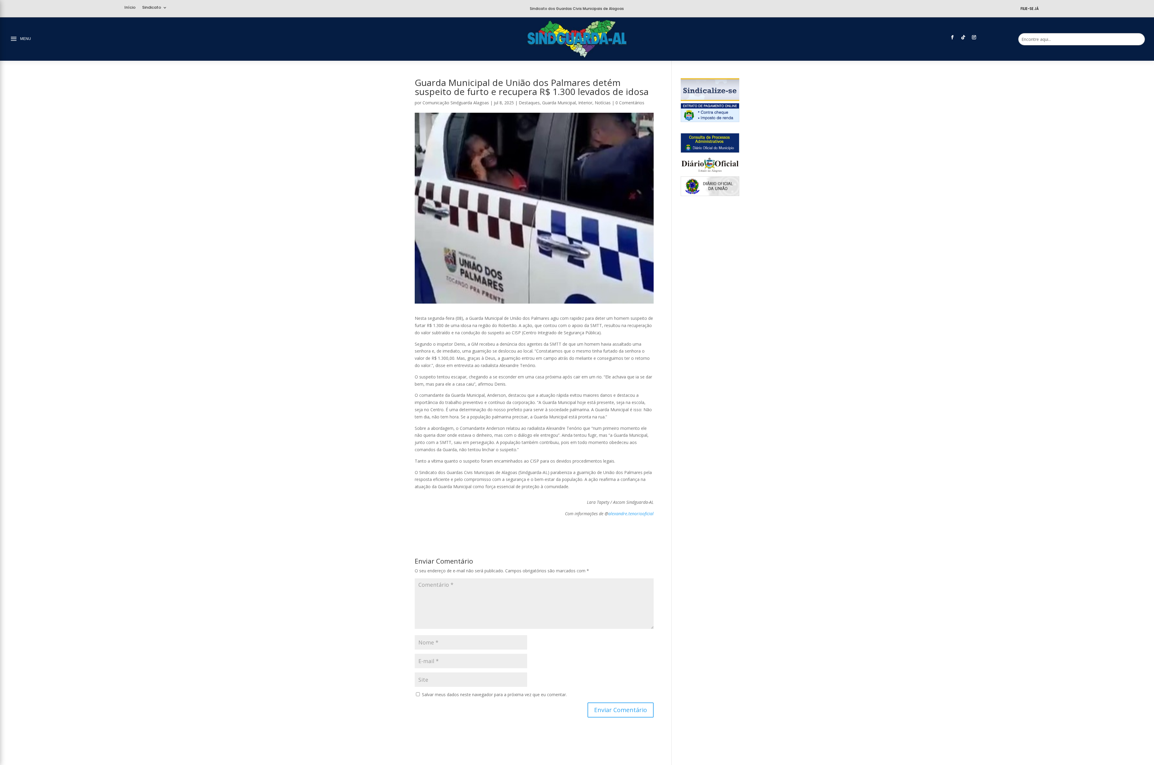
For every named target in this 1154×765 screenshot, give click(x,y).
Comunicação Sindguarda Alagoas (456, 103)
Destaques (529, 103)
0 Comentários (629, 103)
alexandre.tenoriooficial (631, 513)
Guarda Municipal (559, 103)
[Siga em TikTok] (963, 37)
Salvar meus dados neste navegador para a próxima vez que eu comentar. (494, 694)
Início (130, 7)
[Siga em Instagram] (974, 37)
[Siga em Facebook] (952, 37)
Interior (585, 103)
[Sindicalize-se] (710, 99)
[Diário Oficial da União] (710, 194)
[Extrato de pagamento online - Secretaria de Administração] (710, 120)
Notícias (603, 103)
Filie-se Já (1030, 8)
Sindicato (151, 7)
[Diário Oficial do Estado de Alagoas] (710, 173)
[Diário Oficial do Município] (710, 151)
